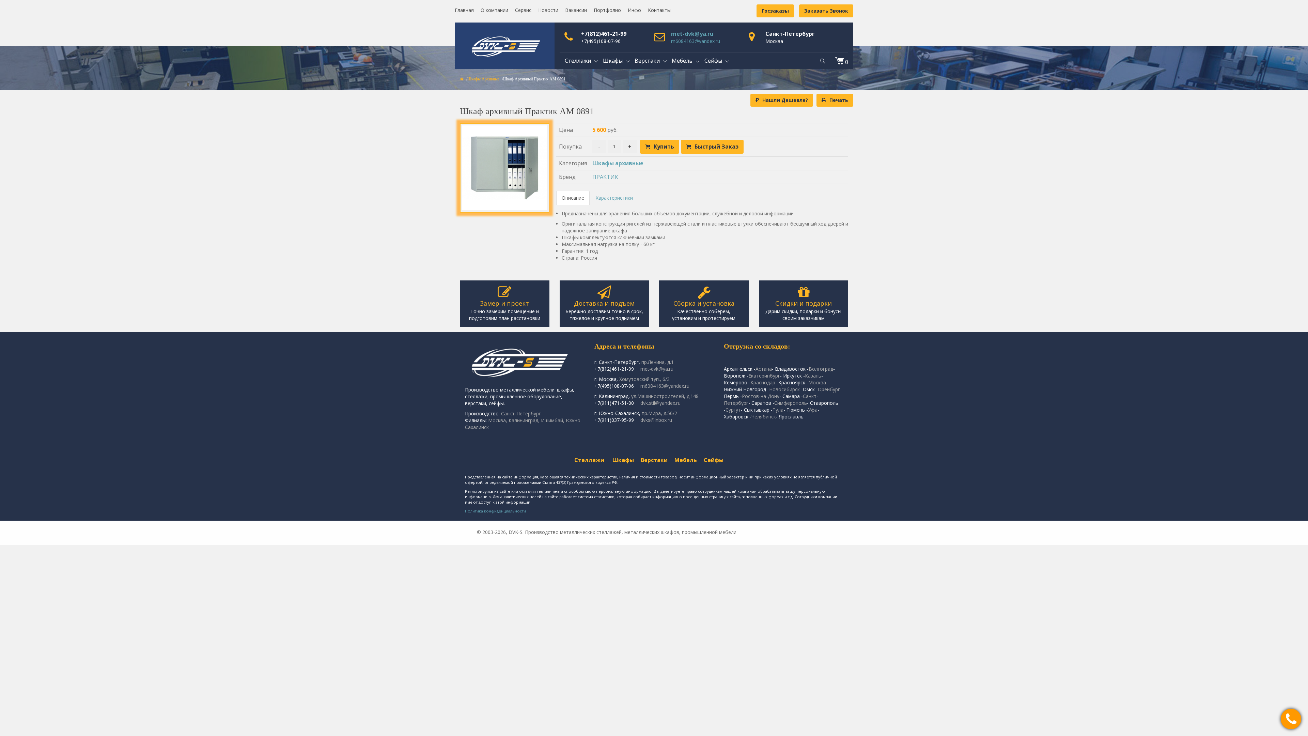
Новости (548, 10)
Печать (838, 100)
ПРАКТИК (605, 177)
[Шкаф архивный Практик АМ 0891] (504, 168)
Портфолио (607, 10)
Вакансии (576, 10)
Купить (664, 146)
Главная (464, 10)
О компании (494, 10)
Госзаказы (775, 10)
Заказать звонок (826, 10)
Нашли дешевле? (785, 100)
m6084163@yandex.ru (695, 41)
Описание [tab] (573, 198)
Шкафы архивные (483, 79)
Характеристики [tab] (614, 198)
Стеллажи (589, 460)
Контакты (659, 10)
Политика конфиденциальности (495, 510)
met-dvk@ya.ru (692, 33)
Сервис (523, 10)
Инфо (634, 10)
